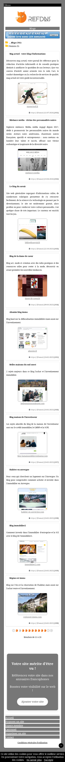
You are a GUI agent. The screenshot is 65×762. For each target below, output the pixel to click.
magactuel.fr (32, 106)
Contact (9, 737)
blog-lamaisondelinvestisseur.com (33, 456)
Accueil (9, 717)
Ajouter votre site (32, 701)
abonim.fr (32, 351)
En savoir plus (34, 759)
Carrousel (10, 729)
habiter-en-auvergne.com (32, 512)
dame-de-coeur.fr (32, 298)
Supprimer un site (15, 733)
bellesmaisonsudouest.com (32, 403)
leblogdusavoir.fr (32, 242)
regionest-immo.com (32, 617)
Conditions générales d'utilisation (32, 742)
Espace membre (14, 725)
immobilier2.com (32, 564)
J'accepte (48, 759)
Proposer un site (14, 721)
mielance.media (32, 172)
